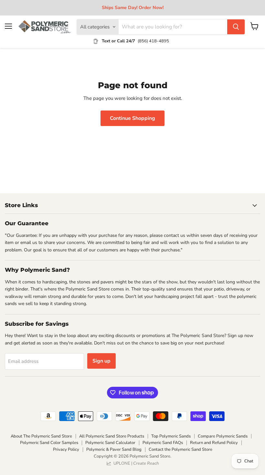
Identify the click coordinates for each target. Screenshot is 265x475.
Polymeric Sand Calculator (110, 443)
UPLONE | (135, 463)
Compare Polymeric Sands (223, 436)
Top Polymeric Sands (171, 436)
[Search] (236, 26)
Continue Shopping (132, 118)
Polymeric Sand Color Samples (49, 443)
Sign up (101, 360)
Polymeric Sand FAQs (163, 443)
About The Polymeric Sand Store (41, 436)
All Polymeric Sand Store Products (111, 436)
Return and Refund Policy (214, 443)
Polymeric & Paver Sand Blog (114, 449)
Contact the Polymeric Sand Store (180, 449)
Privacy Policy (66, 449)
